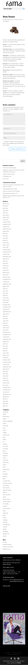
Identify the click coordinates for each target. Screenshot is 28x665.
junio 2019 (5, 401)
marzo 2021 (6, 353)
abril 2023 (5, 295)
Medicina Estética (7, 490)
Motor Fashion (6, 499)
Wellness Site (6, 533)
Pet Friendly (6, 504)
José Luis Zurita (11, 560)
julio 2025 (5, 233)
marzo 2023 (6, 298)
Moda (4, 497)
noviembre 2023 (7, 279)
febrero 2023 (6, 300)
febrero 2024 (6, 272)
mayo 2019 (5, 403)
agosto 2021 (6, 341)
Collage (4, 432)
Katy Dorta (7, 19)
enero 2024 (5, 275)
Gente (4, 471)
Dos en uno (6, 178)
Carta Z (4, 423)
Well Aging (5, 531)
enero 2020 (5, 385)
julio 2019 (5, 399)
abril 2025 (5, 240)
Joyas (4, 478)
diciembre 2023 (6, 277)
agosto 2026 (6, 203)
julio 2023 (5, 288)
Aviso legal (7, 653)
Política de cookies (17, 653)
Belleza (4, 419)
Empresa (5, 444)
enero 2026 (5, 219)
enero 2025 (5, 247)
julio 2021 (5, 343)
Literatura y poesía (7, 483)
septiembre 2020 (7, 366)
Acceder (5, 542)
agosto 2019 (6, 396)
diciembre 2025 (6, 222)
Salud (20, 19)
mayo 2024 (5, 265)
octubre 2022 (6, 309)
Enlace (4, 451)
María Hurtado (6, 193)
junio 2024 (5, 263)
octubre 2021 (6, 337)
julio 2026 (5, 206)
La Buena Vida (6, 481)
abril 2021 (5, 350)
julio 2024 (5, 261)
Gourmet (5, 476)
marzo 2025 (6, 242)
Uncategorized (6, 524)
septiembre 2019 (7, 394)
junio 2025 (5, 236)
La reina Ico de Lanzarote (13, 191)
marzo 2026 (6, 215)
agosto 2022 (6, 314)
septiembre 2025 (7, 229)
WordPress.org (6, 549)
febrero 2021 (6, 355)
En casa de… (6, 446)
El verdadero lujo (7, 176)
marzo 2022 (6, 325)
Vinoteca (5, 526)
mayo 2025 (5, 238)
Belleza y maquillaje (7, 421)
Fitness (4, 464)
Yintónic (5, 536)
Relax (4, 510)
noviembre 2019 (7, 389)
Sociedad (5, 522)
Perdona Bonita (6, 501)
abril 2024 (5, 268)
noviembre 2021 (7, 334)
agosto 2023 (6, 286)
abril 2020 (5, 378)
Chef (4, 428)
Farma (4, 458)
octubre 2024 (6, 254)
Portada (5, 506)
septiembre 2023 (7, 284)
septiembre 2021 (7, 339)
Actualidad (5, 412)
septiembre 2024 (7, 256)
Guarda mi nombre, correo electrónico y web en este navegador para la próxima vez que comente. (13, 143)
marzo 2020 (6, 380)
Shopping (5, 520)
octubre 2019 (6, 392)
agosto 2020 (6, 369)
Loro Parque (6, 485)
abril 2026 (5, 213)
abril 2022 (5, 323)
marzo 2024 (6, 270)
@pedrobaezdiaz (7, 564)
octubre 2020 (6, 364)
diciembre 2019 (6, 387)
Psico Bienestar (6, 508)
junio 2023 (5, 291)
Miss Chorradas (6, 494)
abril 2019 (5, 406)
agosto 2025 (6, 231)
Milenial (4, 492)
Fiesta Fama (6, 462)
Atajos (4, 414)
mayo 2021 (5, 348)
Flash (4, 467)
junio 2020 (5, 373)
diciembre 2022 (6, 304)
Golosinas (5, 474)
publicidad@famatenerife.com (17, 581)
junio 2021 (5, 346)
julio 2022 (5, 316)
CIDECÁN (19, 663)
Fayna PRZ (5, 460)
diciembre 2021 (6, 332)
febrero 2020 (6, 383)
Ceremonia (5, 425)
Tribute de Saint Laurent (8, 174)
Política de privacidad (13, 654)
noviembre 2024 (7, 252)
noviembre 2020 (7, 362)
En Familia (5, 448)
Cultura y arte (6, 435)
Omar (4, 191)
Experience (5, 455)
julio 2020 (5, 371)
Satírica (4, 517)
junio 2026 (5, 208)
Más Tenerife (6, 487)
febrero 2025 (6, 245)
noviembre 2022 (7, 307)
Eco (4, 442)
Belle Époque (6, 416)
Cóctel (4, 430)
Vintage (4, 529)
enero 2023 (5, 302)
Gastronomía (6, 469)
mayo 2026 (5, 210)
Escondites (5, 453)
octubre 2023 (6, 281)
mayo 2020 (5, 376)
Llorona (15, 189)
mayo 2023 (5, 293)
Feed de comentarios (8, 546)
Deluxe (4, 439)
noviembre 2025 (7, 224)
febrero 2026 (6, 217)
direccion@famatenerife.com (17, 579)
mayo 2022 (5, 320)
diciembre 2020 (6, 360)
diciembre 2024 (6, 249)
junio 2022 (5, 318)
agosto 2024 (6, 258)
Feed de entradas (7, 544)
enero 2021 (5, 357)
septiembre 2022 (7, 311)
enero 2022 (5, 330)
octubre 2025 (6, 226)
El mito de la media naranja (9, 167)
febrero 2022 (6, 327)
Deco (4, 437)
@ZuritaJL (18, 560)
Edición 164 (14, 193)
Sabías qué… (6, 513)
